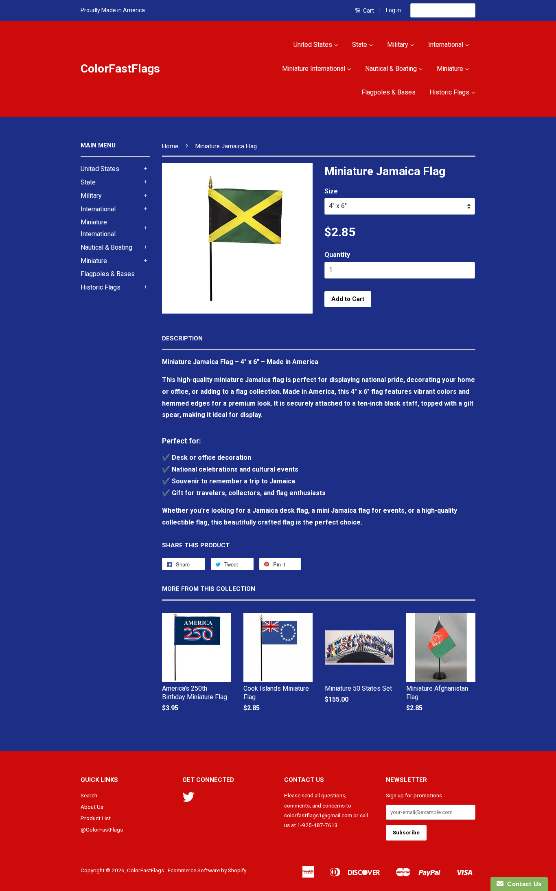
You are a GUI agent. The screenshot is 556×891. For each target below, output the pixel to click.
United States (313, 44)
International (446, 44)
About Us (92, 806)
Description (182, 338)
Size (331, 191)
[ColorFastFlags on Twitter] (188, 800)
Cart (368, 10)
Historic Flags (450, 92)
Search (89, 795)
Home (170, 146)
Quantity (337, 255)
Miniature (451, 68)
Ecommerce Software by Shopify (207, 870)
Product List (96, 818)
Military (398, 44)
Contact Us (522, 883)
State (360, 44)
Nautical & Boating (391, 68)
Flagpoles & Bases (388, 92)
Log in (393, 10)
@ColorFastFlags (102, 829)
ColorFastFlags (120, 68)
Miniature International (314, 68)
